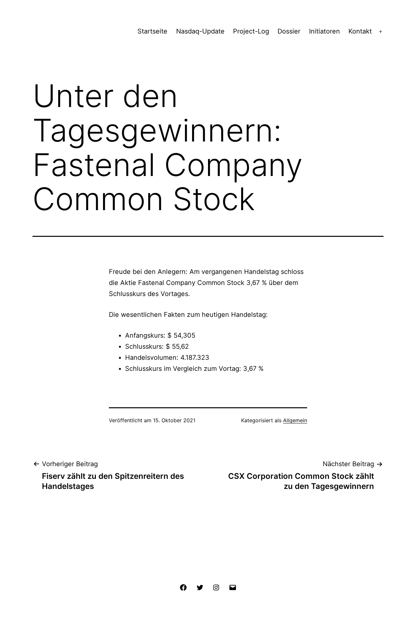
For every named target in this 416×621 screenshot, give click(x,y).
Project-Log (251, 31)
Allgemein (295, 420)
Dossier (289, 31)
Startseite (152, 31)
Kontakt (360, 31)
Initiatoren (324, 31)
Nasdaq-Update (200, 31)
